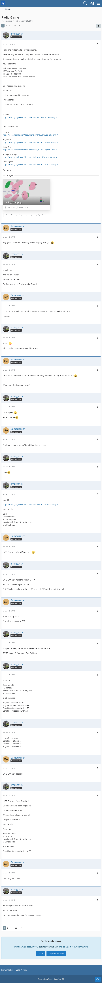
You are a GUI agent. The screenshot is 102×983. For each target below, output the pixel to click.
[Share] (98, 26)
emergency (9, 21)
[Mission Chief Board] (3, 3)
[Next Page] (19, 26)
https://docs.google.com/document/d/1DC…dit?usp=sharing (29, 142)
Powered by (51, 979)
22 (15, 25)
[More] (97, 44)
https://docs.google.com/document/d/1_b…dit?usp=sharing (29, 149)
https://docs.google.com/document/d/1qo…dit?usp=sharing (29, 157)
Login (40, 953)
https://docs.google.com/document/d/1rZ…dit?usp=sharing (29, 117)
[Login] (92, 3)
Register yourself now (48, 947)
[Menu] (98, 3)
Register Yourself (56, 953)
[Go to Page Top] (98, 979)
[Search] (85, 3)
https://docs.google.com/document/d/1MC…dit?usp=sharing (29, 135)
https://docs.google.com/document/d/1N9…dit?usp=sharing (29, 164)
